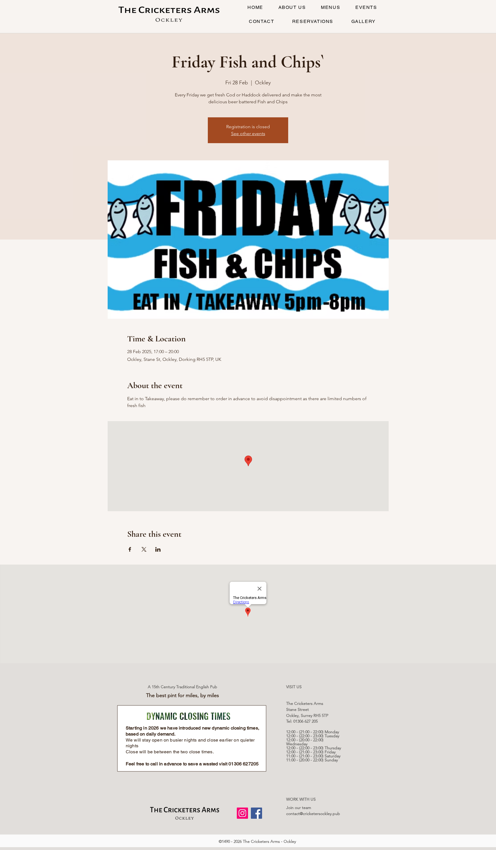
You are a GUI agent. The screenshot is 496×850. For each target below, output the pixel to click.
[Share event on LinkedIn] (158, 549)
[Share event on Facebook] (130, 549)
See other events (248, 133)
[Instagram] (242, 813)
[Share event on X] (144, 549)
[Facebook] (256, 813)
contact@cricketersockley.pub (313, 813)
